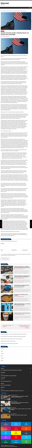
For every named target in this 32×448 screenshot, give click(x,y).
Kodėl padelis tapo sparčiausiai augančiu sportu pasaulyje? (9, 343)
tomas (3, 36)
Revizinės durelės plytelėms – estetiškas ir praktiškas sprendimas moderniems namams (22, 267)
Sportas (2, 360)
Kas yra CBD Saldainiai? (7, 385)
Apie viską (2, 348)
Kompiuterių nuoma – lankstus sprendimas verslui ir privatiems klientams (21, 286)
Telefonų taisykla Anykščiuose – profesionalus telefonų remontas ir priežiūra (22, 304)
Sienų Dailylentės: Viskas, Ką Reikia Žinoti (9, 375)
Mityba (2, 355)
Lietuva (2, 351)
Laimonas (16, 287)
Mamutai (5, 3)
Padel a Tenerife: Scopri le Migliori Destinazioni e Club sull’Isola (13, 390)
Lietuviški (2, 353)
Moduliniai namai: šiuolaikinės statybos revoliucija (8, 341)
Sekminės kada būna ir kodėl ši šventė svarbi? (22, 313)
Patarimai (2, 358)
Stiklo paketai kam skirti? (7, 381)
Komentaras (3, 243)
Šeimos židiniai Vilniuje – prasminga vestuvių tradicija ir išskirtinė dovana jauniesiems (22, 276)
